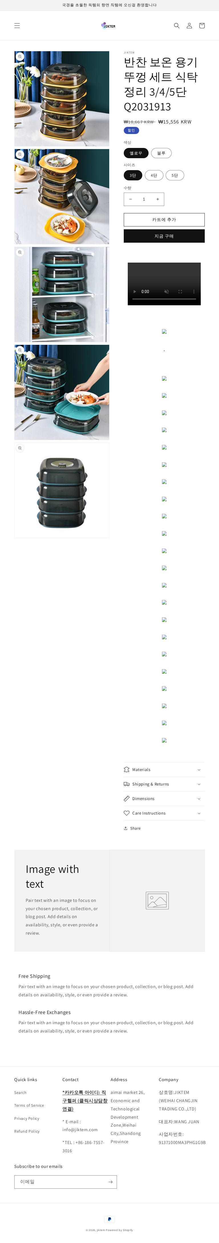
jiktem (101, 1230)
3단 (133, 175)
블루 (161, 153)
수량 (127, 187)
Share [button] (135, 828)
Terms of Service (29, 1105)
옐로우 (136, 153)
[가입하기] (110, 1182)
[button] (17, 25)
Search (20, 1092)
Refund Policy (27, 1131)
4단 (154, 175)
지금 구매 (164, 236)
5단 (175, 175)
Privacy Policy (26, 1118)
